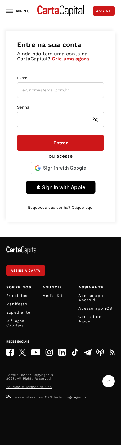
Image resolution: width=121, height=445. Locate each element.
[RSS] (112, 352)
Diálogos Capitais (15, 323)
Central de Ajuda (89, 319)
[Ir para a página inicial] (60, 10)
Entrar (60, 143)
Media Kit (53, 295)
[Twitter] (22, 352)
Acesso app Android (90, 297)
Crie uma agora (70, 59)
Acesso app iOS (95, 308)
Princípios (16, 295)
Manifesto (16, 304)
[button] (60, 187)
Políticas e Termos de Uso (29, 387)
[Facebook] (10, 352)
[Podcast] (100, 352)
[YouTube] (35, 352)
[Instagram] (49, 352)
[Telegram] (88, 352)
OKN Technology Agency (65, 397)
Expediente (18, 312)
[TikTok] (75, 352)
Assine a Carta (25, 270)
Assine (103, 11)
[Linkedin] (62, 352)
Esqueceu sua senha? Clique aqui (60, 207)
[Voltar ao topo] (108, 381)
